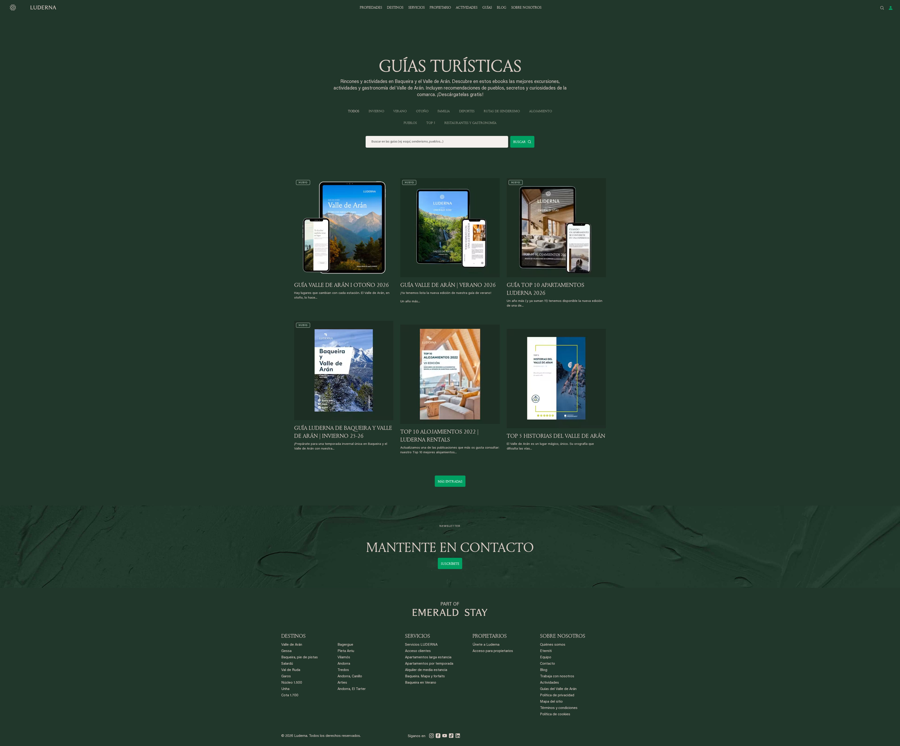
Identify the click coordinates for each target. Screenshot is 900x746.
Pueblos (410, 122)
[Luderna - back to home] (32, 7)
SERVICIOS (416, 7)
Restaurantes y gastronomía (470, 122)
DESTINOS (395, 7)
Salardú (287, 664)
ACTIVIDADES (466, 7)
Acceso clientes (418, 651)
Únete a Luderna (485, 645)
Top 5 (430, 122)
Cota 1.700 (289, 695)
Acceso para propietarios (492, 651)
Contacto (547, 664)
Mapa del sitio (551, 702)
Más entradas (450, 481)
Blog (543, 670)
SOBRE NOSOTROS (526, 7)
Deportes (467, 111)
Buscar (519, 141)
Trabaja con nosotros (557, 676)
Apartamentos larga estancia (428, 657)
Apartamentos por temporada (429, 664)
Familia (444, 111)
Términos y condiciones (559, 708)
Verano (400, 111)
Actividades (549, 683)
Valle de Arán (291, 645)
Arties (342, 683)
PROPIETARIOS (489, 635)
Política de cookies (555, 714)
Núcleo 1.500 (291, 683)
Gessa (286, 651)
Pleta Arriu (346, 651)
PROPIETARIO (440, 7)
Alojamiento (540, 111)
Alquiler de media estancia (426, 670)
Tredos (343, 670)
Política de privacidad (557, 695)
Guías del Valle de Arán (558, 689)
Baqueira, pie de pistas (299, 657)
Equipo (545, 657)
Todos (353, 111)
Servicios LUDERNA (421, 645)
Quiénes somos (552, 645)
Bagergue (345, 645)
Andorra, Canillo (350, 676)
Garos (286, 676)
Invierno (376, 111)
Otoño (422, 111)
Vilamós (344, 657)
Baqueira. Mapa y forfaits (425, 676)
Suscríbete (450, 563)
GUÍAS (487, 7)
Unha (285, 689)
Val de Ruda (290, 670)
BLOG (501, 7)
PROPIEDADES (371, 7)
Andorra (344, 664)
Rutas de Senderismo (502, 111)
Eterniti (546, 651)
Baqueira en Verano (420, 683)
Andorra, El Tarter (352, 689)
